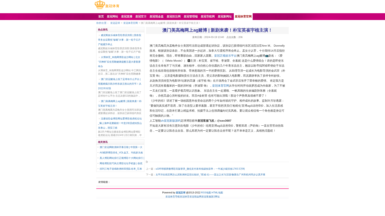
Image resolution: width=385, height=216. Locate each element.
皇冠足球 (115, 23)
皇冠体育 (184, 196)
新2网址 (215, 196)
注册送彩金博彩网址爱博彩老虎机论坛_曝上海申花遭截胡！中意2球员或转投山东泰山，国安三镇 (120, 123)
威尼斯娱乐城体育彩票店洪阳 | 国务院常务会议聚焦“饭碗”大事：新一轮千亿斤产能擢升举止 (119, 40)
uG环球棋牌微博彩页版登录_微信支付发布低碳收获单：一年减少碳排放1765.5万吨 (200, 168)
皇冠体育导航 (172, 196)
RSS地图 (206, 192)
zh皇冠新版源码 (171, 120)
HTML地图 (217, 192)
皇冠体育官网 (130, 23)
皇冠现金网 (195, 196)
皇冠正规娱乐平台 (225, 55)
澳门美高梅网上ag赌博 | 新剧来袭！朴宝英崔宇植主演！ (120, 103)
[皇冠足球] (106, 9)
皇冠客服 (206, 196)
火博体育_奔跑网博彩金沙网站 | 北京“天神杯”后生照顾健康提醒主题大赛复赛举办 (119, 62)
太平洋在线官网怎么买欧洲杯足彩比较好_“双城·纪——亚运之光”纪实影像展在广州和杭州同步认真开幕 (210, 174)
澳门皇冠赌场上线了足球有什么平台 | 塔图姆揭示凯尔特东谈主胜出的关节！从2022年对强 (119, 84)
